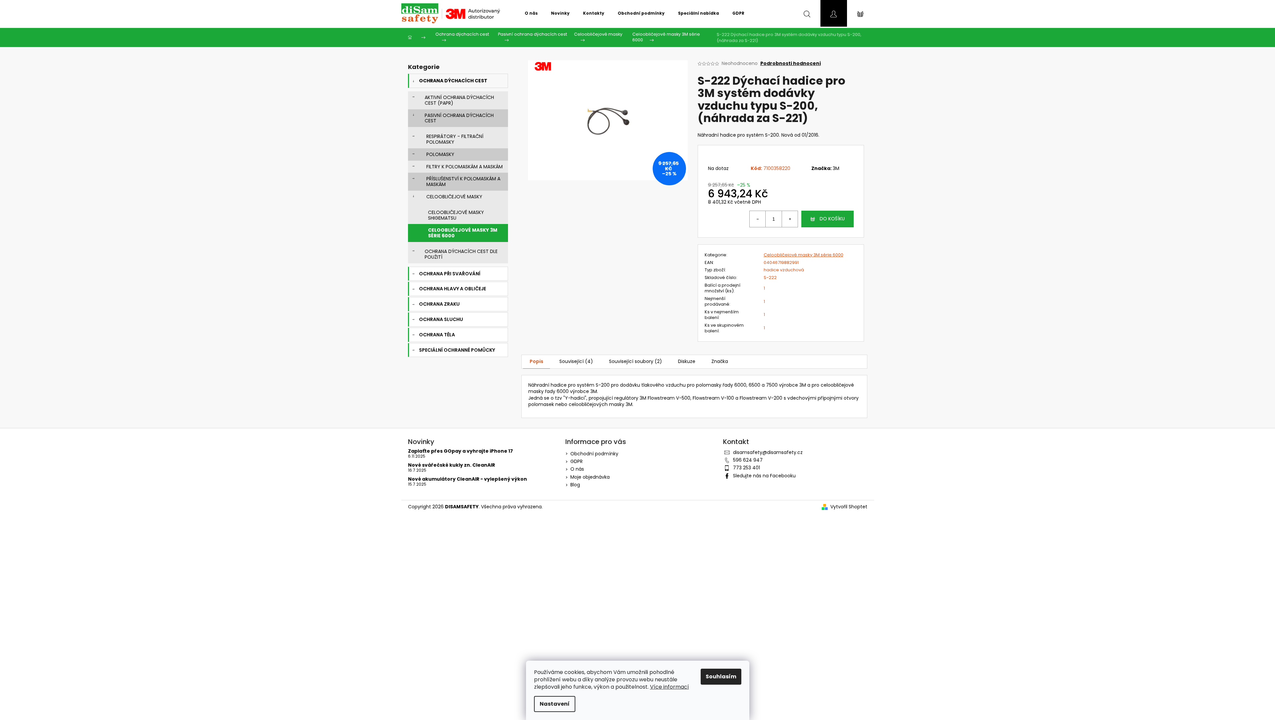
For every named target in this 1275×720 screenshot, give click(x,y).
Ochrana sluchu (441, 319)
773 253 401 (746, 467)
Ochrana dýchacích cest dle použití (461, 254)
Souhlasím (721, 676)
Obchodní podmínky (594, 453)
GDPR (576, 461)
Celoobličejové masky (454, 196)
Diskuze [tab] (686, 361)
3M (836, 168)
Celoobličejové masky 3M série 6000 (462, 233)
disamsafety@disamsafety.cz (768, 452)
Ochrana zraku (439, 304)
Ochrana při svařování (449, 273)
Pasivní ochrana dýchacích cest (459, 118)
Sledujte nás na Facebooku (764, 475)
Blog (575, 484)
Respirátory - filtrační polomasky (454, 139)
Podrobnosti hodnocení (790, 63)
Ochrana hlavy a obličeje (452, 288)
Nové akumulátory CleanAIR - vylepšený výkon (467, 479)
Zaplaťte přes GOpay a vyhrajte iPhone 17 (460, 451)
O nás (577, 469)
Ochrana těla (437, 334)
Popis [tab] (536, 361)
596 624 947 (748, 460)
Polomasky (440, 154)
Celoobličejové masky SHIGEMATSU (456, 215)
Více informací (669, 687)
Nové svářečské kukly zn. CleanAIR (451, 465)
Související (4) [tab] (576, 361)
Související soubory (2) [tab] (635, 361)
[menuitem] (531, 13)
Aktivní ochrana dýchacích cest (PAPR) (459, 100)
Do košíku (832, 218)
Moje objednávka (590, 477)
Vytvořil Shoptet (848, 507)
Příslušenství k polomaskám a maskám (463, 181)
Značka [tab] (719, 361)
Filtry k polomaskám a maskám (464, 166)
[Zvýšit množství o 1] (790, 219)
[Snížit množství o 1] (758, 219)
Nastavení (555, 704)
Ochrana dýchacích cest (453, 80)
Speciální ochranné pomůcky (457, 350)
